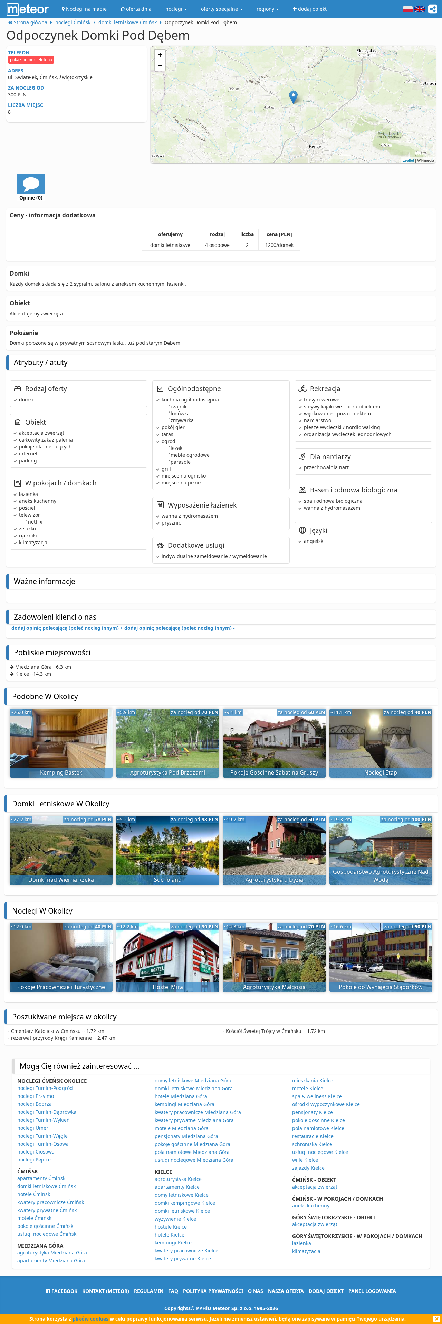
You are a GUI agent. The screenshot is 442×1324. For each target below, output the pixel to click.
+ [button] (160, 54)
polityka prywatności (213, 1291)
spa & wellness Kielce (317, 1096)
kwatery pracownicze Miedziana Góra (198, 1112)
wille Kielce (305, 1160)
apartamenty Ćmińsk (41, 1178)
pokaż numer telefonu (31, 60)
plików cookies (90, 1318)
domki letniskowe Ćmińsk (46, 1186)
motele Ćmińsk (34, 1218)
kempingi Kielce (173, 1242)
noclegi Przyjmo (35, 1096)
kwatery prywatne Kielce (183, 1258)
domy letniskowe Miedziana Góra (193, 1080)
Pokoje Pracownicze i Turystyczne (61, 987)
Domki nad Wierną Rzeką (61, 879)
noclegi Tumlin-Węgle (42, 1135)
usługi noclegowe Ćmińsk (46, 1234)
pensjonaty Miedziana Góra (186, 1136)
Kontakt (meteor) (105, 1291)
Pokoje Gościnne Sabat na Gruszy (274, 772)
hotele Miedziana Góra (181, 1096)
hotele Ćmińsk (33, 1194)
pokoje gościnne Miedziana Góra (192, 1144)
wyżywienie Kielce (175, 1218)
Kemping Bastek (61, 772)
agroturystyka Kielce (178, 1179)
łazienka (301, 1243)
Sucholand (168, 879)
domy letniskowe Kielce (182, 1195)
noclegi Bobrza (34, 1104)
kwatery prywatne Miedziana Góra (194, 1120)
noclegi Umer (32, 1127)
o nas (255, 1291)
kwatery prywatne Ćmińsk (47, 1210)
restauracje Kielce (313, 1136)
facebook (63, 1291)
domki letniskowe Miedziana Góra (194, 1088)
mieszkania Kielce (312, 1080)
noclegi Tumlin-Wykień (43, 1120)
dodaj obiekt (326, 1291)
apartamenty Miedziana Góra (51, 1260)
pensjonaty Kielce (312, 1112)
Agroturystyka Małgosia (274, 987)
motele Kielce (307, 1088)
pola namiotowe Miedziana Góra (192, 1152)
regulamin (148, 1291)
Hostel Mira (168, 987)
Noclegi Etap (380, 772)
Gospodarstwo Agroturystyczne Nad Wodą (381, 875)
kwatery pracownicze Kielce (186, 1250)
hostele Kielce (171, 1226)
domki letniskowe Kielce (182, 1210)
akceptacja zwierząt (314, 1187)
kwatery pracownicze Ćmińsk (50, 1202)
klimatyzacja (306, 1251)
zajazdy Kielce (308, 1168)
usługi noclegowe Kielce (320, 1152)
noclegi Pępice (34, 1159)
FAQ (173, 1291)
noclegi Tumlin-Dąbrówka (46, 1112)
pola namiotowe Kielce (318, 1128)
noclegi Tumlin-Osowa (43, 1143)
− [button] (160, 65)
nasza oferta (286, 1291)
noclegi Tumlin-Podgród (45, 1088)
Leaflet (408, 160)
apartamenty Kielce (177, 1187)
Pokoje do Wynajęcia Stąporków (381, 987)
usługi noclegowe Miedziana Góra (194, 1160)
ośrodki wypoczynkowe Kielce (326, 1104)
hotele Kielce (169, 1234)
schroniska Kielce (312, 1144)
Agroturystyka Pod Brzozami (167, 772)
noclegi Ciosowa (36, 1151)
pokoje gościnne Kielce (318, 1120)
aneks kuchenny (310, 1205)
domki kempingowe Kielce (185, 1203)
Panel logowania (372, 1291)
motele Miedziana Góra (182, 1128)
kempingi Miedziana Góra (184, 1104)
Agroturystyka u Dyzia (274, 879)
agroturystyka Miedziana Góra (52, 1252)
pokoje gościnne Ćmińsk (45, 1226)
